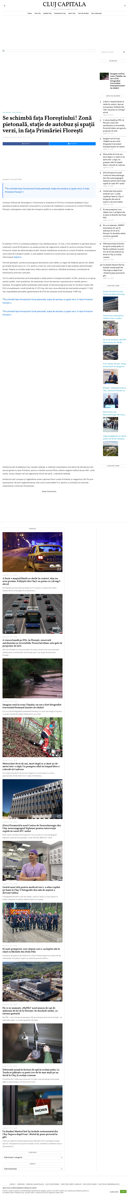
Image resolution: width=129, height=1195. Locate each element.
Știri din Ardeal (83, 13)
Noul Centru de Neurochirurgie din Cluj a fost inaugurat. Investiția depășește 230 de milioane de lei (114, 413)
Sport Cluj (71, 13)
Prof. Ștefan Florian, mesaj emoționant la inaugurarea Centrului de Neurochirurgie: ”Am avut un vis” (114, 365)
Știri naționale (96, 13)
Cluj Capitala (7, 112)
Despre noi (21, 1184)
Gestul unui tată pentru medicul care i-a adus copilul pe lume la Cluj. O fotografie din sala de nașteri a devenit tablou (113, 196)
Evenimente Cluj (60, 13)
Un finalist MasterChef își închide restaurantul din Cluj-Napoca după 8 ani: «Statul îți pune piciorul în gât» (114, 270)
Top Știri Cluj (16, 112)
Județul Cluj (47, 13)
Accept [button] (123, 1191)
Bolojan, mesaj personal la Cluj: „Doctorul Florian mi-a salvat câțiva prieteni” (114, 389)
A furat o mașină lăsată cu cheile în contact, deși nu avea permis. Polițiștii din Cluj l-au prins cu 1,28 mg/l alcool (114, 107)
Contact (13, 1184)
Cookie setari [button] (114, 1191)
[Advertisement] (64, 30)
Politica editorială (52, 1184)
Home (30, 13)
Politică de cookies (90, 1184)
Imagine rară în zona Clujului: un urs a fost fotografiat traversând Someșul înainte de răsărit (118, 81)
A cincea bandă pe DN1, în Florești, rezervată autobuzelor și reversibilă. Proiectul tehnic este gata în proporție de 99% (114, 125)
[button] (124, 52)
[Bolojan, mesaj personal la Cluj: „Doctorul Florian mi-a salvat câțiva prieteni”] (110, 400)
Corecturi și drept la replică (71, 1184)
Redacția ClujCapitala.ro (35, 1184)
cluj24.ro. (18, 257)
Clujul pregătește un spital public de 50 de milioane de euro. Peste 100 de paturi (114, 437)
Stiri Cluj (38, 13)
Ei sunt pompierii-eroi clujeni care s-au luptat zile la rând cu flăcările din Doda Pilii (31, 950)
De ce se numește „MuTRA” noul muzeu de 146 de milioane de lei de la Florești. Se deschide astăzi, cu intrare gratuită (114, 231)
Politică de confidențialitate (108, 1184)
